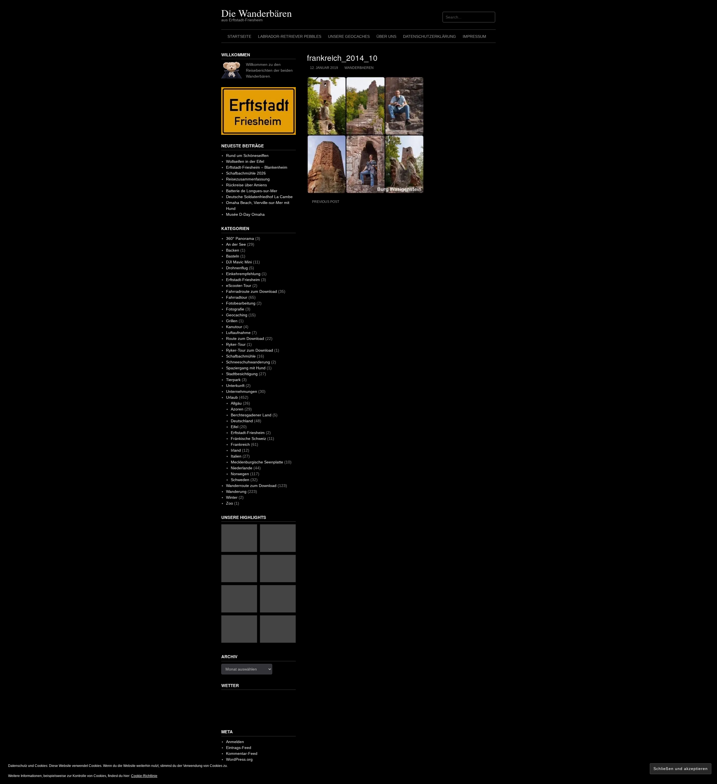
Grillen (232, 321)
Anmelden (235, 741)
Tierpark (233, 379)
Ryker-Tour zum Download (249, 350)
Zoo (229, 503)
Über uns (386, 36)
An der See (236, 244)
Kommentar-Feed (241, 753)
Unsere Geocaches (349, 36)
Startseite (239, 36)
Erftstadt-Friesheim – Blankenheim (256, 167)
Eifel (234, 427)
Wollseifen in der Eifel (245, 161)
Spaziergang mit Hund (246, 368)
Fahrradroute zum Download (251, 291)
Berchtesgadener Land (251, 415)
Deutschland (242, 421)
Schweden (240, 479)
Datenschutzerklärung (429, 36)
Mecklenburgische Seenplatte (257, 462)
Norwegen (240, 474)
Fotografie (235, 309)
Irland (236, 450)
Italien (236, 456)
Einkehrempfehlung (243, 274)
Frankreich (240, 444)
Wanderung (236, 491)
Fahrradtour (236, 297)
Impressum (474, 36)
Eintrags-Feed (238, 747)
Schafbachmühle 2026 (246, 173)
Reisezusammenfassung (248, 179)
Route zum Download (245, 338)
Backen (232, 250)
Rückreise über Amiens (246, 185)
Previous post (325, 202)
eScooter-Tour (238, 285)
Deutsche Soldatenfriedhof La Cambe (259, 196)
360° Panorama (240, 238)
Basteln (232, 256)
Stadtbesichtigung (242, 374)
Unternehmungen (241, 391)
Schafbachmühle (241, 356)
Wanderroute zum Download (251, 485)
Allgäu (236, 403)
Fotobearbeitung (240, 303)
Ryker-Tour (236, 344)
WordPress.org (239, 759)
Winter (232, 497)
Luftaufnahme (238, 332)
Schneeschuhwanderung (248, 362)
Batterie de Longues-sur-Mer (251, 191)
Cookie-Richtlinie (144, 776)
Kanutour (234, 326)
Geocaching (236, 315)
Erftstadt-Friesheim (243, 279)
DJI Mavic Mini (239, 262)
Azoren (237, 409)
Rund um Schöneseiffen (247, 155)
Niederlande (241, 468)
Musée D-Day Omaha (245, 214)
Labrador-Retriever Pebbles (289, 36)
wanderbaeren (359, 68)
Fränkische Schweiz (248, 438)
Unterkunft (235, 385)
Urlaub (232, 397)
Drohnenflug (237, 268)
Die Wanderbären (256, 13)
